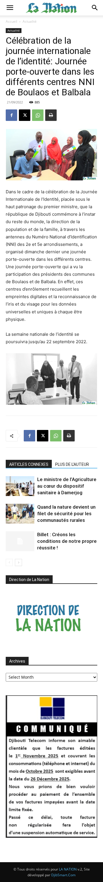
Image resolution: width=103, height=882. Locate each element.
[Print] (51, 115)
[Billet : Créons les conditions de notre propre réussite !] (20, 541)
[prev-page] (9, 562)
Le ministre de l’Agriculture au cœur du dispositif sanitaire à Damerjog (66, 485)
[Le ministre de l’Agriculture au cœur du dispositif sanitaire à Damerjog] (20, 486)
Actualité (30, 21)
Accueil (11, 21)
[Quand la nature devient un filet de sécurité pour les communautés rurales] (20, 514)
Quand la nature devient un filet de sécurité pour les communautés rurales (66, 513)
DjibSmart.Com (63, 875)
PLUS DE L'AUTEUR (72, 464)
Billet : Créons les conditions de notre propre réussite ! (67, 541)
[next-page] (18, 562)
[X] (24, 115)
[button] (10, 8)
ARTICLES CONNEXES (28, 464)
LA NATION (68, 869)
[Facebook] (11, 115)
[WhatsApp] (37, 115)
